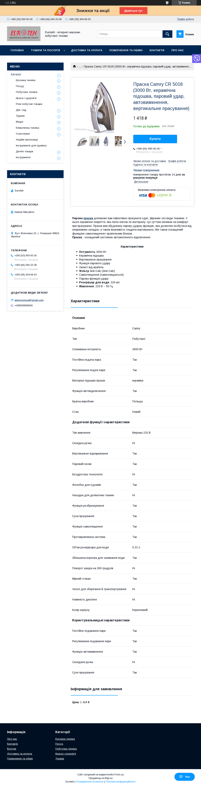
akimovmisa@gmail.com (29, 299)
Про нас (177, 50)
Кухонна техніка (25, 80)
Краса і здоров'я (26, 98)
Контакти (157, 50)
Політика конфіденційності (120, 781)
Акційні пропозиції (27, 139)
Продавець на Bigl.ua (100, 778)
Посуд (20, 86)
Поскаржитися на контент (90, 781)
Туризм (20, 115)
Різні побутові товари (29, 104)
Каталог (16, 74)
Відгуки (11, 748)
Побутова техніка (26, 92)
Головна (17, 50)
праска (88, 218)
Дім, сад (21, 109)
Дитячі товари (24, 151)
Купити (155, 138)
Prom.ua (119, 774)
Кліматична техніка (27, 127)
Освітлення (23, 133)
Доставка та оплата (86, 50)
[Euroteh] (23, 40)
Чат (187, 776)
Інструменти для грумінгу (31, 145)
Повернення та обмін (126, 50)
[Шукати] (167, 34)
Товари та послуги (45, 50)
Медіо (19, 121)
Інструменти (23, 157)
